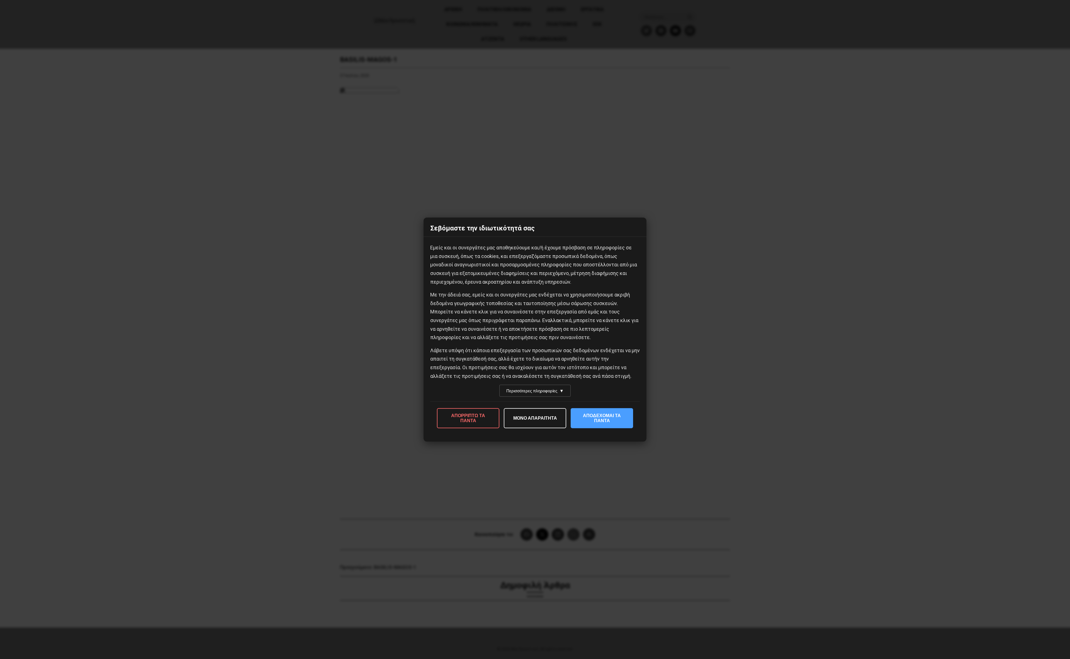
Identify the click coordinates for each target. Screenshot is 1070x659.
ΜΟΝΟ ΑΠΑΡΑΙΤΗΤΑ (535, 418)
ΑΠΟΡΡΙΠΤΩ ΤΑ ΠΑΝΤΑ (468, 418)
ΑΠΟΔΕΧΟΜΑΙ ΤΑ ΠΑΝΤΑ (602, 418)
